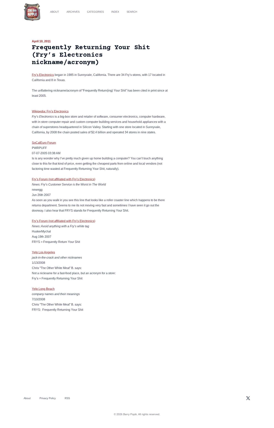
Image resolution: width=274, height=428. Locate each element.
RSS (67, 398)
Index (115, 11)
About (54, 11)
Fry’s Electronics (43, 74)
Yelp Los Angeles (43, 252)
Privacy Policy (48, 398)
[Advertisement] (208, 68)
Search (132, 11)
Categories (95, 11)
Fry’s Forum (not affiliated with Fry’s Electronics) (63, 179)
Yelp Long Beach (43, 288)
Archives (73, 11)
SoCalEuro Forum (44, 142)
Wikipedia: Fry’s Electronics (50, 111)
